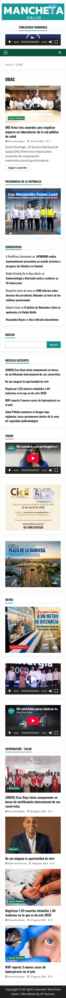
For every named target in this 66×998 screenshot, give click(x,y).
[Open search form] (60, 52)
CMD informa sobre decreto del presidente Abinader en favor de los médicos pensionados (33, 295)
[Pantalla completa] (56, 42)
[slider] (30, 42)
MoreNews (28, 994)
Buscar (10, 335)
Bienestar (14, 788)
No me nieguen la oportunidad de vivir (27, 381)
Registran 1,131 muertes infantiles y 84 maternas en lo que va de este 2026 (27, 391)
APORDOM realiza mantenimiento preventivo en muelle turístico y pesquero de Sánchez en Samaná (33, 261)
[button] (5, 52)
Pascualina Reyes (16, 141)
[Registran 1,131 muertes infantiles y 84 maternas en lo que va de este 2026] (33, 887)
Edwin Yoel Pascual (17, 863)
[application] (33, 39)
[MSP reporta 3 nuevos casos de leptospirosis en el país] (33, 943)
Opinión (13, 849)
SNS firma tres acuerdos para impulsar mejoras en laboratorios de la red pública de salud (33, 104)
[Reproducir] (10, 42)
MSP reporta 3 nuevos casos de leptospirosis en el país (25, 969)
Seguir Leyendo (19, 168)
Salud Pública (16, 118)
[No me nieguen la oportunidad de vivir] (33, 835)
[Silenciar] (50, 42)
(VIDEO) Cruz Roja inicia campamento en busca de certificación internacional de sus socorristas (32, 372)
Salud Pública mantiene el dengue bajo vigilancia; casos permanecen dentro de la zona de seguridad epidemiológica (32, 416)
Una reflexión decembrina (43, 319)
